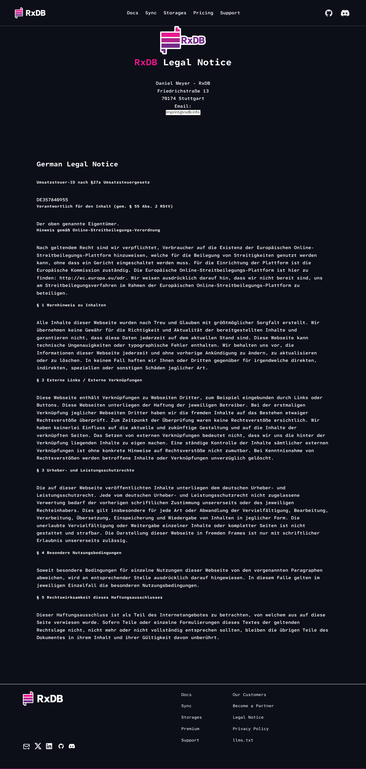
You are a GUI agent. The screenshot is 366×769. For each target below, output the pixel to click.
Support (230, 13)
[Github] (61, 747)
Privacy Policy (251, 728)
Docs (132, 13)
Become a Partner (253, 706)
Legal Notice (248, 717)
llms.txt (243, 740)
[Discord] (345, 13)
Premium (190, 728)
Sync (151, 13)
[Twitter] (38, 747)
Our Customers (249, 694)
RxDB (145, 62)
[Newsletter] (26, 747)
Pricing (203, 13)
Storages (175, 13)
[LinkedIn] (49, 747)
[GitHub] (328, 13)
